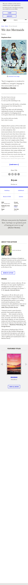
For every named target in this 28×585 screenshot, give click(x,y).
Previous (3, 364)
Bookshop (7, 190)
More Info (9, 16)
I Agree (9, 13)
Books (6, 26)
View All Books (14, 387)
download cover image (14, 76)
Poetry (15, 207)
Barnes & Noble (7, 196)
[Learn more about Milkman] (14, 364)
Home (2, 26)
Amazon (21, 196)
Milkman (14, 377)
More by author (8, 273)
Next (25, 364)
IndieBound (21, 190)
